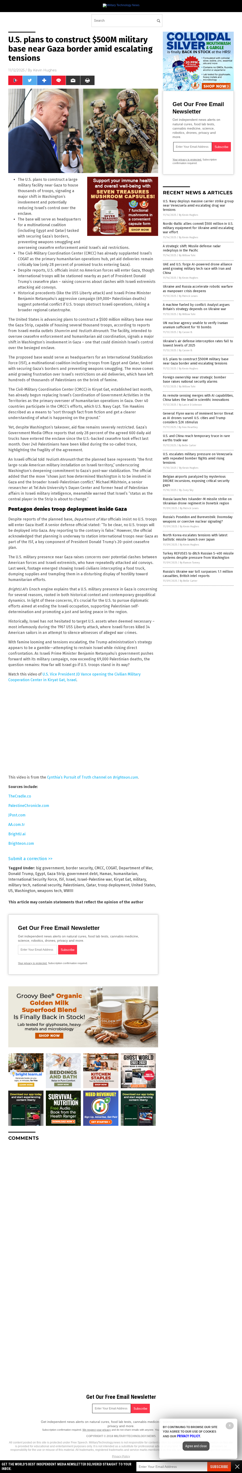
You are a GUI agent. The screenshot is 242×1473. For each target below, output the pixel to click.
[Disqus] (83, 1204)
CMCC (99, 868)
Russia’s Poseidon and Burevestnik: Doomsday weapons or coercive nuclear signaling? (198, 519)
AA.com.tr (16, 824)
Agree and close (196, 1446)
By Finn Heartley (188, 427)
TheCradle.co (19, 796)
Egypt (40, 873)
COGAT (111, 868)
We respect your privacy (96, 1429)
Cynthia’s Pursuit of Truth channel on (92, 777)
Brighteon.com (21, 843)
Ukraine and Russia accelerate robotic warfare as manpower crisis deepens (198, 289)
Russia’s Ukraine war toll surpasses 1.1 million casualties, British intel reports (198, 574)
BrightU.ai (17, 834)
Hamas (105, 873)
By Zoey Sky (186, 490)
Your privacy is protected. (32, 963)
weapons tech (49, 890)
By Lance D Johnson (190, 404)
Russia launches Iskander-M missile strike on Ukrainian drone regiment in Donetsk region (197, 501)
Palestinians (73, 885)
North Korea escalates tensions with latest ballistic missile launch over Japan (195, 537)
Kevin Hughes (44, 70)
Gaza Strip (56, 873)
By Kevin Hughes (188, 215)
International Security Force (32, 879)
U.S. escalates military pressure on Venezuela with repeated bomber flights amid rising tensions (197, 458)
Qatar (91, 885)
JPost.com (17, 815)
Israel (70, 879)
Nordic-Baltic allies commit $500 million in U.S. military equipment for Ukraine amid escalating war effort (198, 228)
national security (46, 885)
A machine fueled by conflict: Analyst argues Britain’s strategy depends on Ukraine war (196, 307)
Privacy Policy (121, 1456)
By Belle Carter (187, 445)
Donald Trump (20, 873)
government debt (82, 873)
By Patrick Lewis (188, 296)
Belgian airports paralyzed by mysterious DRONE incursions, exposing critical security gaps (196, 481)
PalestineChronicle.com (28, 805)
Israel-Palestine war (94, 879)
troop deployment (114, 885)
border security (79, 868)
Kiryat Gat (122, 879)
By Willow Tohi (187, 255)
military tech (19, 885)
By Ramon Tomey (190, 562)
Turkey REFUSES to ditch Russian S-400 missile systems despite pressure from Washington (198, 555)
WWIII (68, 890)
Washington (25, 890)
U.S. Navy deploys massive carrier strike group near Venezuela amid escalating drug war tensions (198, 205)
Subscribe (219, 1466)
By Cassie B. (186, 332)
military (139, 879)
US (10, 890)
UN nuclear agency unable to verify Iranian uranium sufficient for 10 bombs (195, 325)
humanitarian (125, 873)
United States (143, 885)
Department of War (135, 868)
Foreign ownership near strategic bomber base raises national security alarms (194, 379)
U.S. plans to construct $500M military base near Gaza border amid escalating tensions (196, 361)
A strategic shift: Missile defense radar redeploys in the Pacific (192, 248)
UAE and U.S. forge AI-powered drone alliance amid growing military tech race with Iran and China (197, 268)
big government (50, 868)
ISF (61, 879)
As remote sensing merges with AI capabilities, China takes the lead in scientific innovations (198, 398)
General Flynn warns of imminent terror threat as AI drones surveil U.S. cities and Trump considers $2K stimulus (198, 418)
